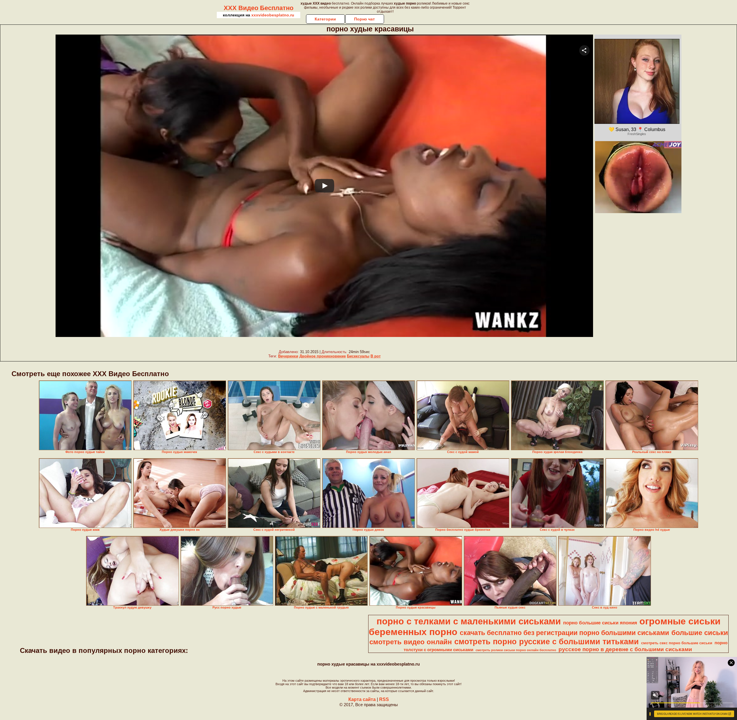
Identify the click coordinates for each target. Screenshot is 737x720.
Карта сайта (362, 699)
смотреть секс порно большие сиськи (676, 643)
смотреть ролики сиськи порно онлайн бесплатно (516, 650)
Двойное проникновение (322, 356)
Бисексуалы (358, 356)
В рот (376, 356)
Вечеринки (288, 356)
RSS (384, 699)
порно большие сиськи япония (600, 623)
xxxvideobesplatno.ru (272, 15)
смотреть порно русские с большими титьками (546, 641)
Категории (325, 19)
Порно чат (364, 19)
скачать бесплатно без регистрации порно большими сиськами (564, 632)
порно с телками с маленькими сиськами (469, 621)
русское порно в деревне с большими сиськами (625, 649)
